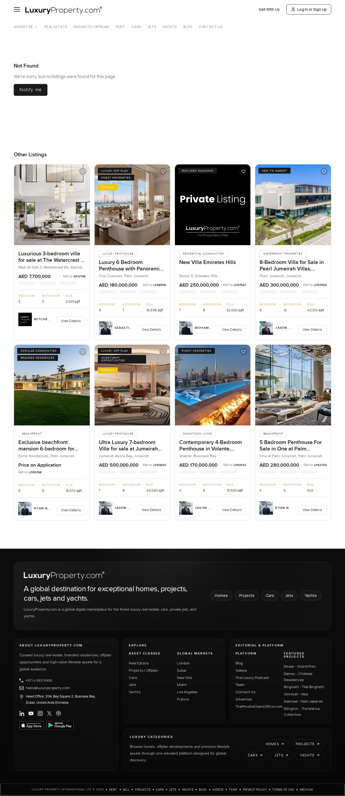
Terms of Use (283, 789)
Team (240, 684)
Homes (221, 595)
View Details (71, 321)
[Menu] (17, 9)
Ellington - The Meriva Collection (302, 711)
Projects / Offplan (143, 670)
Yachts (170, 27)
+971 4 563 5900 (38, 680)
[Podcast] (58, 713)
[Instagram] (40, 713)
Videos (241, 670)
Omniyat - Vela (296, 694)
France (183, 699)
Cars (136, 27)
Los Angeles (187, 691)
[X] (49, 713)
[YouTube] (31, 713)
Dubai (181, 670)
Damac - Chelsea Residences (298, 676)
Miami (182, 684)
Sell (126, 789)
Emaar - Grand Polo (300, 666)
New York (184, 677)
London (183, 663)
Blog (187, 27)
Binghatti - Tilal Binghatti (304, 686)
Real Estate (55, 27)
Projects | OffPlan (91, 27)
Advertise (23, 27)
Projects (246, 595)
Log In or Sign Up (312, 9)
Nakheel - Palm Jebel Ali (303, 701)
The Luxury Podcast (252, 677)
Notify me (30, 90)
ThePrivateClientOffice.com (256, 706)
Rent (120, 27)
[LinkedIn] (21, 713)
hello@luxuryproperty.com (48, 688)
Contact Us (210, 27)
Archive (306, 789)
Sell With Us (269, 9)
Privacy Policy (255, 789)
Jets (152, 27)
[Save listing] (83, 171)
